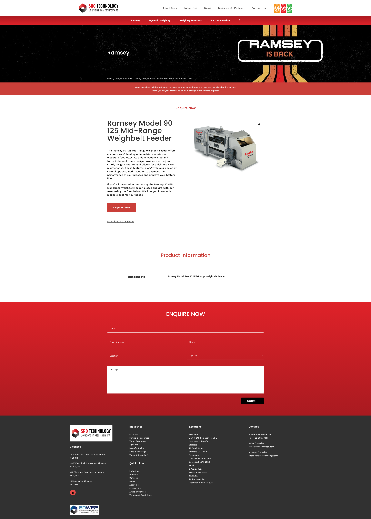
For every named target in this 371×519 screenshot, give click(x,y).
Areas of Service (137, 492)
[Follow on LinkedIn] (73, 492)
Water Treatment (138, 441)
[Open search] (239, 20)
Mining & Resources (139, 438)
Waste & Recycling (138, 455)
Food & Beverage (137, 451)
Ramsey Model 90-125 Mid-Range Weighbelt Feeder (196, 276)
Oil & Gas (133, 434)
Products (133, 474)
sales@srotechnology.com (261, 447)
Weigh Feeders (132, 79)
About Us (169, 8)
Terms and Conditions (140, 495)
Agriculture (135, 444)
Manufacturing (136, 448)
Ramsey (135, 20)
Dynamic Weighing (159, 20)
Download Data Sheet (120, 221)
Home (110, 79)
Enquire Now (121, 207)
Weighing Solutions (191, 20)
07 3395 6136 (264, 434)
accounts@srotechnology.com (263, 456)
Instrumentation (220, 20)
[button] (259, 124)
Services (133, 478)
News (207, 8)
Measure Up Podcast (231, 8)
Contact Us (258, 8)
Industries (190, 8)
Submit (252, 401)
